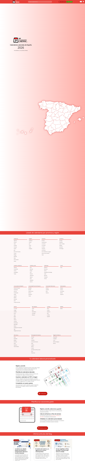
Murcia (54, 343)
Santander (61, 246)
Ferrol (15, 313)
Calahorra (48, 311)
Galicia (15, 306)
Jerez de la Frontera (17, 251)
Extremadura (63, 286)
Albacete (15, 267)
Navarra (29, 292)
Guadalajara (16, 272)
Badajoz (61, 288)
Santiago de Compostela (18, 327)
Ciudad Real (16, 269)
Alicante (47, 288)
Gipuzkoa (15, 344)
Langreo (32, 344)
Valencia (47, 292)
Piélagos (60, 245)
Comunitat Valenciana (50, 286)
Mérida (61, 292)
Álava (15, 337)
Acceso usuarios (62, 1)
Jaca (29, 243)
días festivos (53, 415)
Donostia (15, 341)
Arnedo (48, 310)
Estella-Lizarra (30, 291)
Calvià (33, 308)
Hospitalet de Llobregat (48, 272)
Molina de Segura (56, 341)
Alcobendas (16, 289)
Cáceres (61, 289)
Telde (43, 254)
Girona (45, 270)
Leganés (15, 295)
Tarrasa (45, 278)
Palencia (31, 273)
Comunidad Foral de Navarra (34, 286)
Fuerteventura (44, 242)
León (31, 272)
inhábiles (57, 415)
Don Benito (62, 291)
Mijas (15, 258)
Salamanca (31, 275)
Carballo (15, 311)
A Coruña (15, 308)
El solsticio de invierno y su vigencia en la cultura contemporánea (42, 450)
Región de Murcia (57, 335)
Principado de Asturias (36, 335)
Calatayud (30, 240)
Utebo (30, 246)
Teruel (30, 245)
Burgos (31, 270)
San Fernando (16, 259)
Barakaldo (15, 338)
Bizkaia (15, 340)
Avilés (32, 338)
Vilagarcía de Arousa (17, 330)
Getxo (15, 343)
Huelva (15, 248)
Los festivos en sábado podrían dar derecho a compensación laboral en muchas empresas (21, 451)
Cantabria (61, 238)
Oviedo (32, 348)
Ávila (31, 267)
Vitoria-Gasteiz (16, 346)
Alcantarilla (55, 337)
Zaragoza (30, 248)
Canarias (43, 238)
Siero (32, 351)
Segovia (31, 277)
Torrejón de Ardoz (17, 302)
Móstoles (15, 299)
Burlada (29, 289)
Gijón (32, 343)
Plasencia (61, 294)
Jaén (14, 250)
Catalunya (46, 265)
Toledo (15, 273)
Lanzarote (43, 248)
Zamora (31, 281)
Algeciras (15, 240)
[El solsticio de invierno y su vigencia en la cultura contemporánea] (42, 444)
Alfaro (48, 308)
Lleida (45, 273)
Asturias (32, 337)
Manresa (45, 275)
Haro (48, 313)
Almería (15, 242)
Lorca (54, 340)
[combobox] (40, 2)
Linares (15, 253)
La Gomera (43, 243)
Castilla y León (33, 265)
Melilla (61, 306)
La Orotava (43, 245)
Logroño (48, 316)
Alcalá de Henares (17, 288)
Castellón (47, 289)
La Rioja (48, 306)
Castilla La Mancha (18, 265)
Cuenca (15, 270)
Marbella (15, 256)
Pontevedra (16, 322)
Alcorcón (15, 291)
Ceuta (61, 265)
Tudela (29, 295)
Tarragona (46, 277)
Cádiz (15, 243)
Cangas (15, 310)
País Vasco (16, 335)
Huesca (30, 242)
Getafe (15, 294)
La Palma (43, 246)
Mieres (32, 346)
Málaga (15, 254)
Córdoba (15, 245)
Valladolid (31, 280)
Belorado (31, 269)
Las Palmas (44, 250)
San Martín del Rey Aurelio (35, 349)
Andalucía (16, 238)
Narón (15, 318)
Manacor (33, 314)
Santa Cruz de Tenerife (45, 253)
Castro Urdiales (61, 243)
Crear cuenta (69, 1)
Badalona (45, 267)
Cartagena (55, 338)
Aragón (30, 238)
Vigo (14, 329)
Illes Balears (34, 306)
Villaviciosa (33, 352)
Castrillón (32, 340)
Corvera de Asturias (34, 341)
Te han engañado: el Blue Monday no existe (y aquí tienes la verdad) (62, 450)
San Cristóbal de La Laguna (46, 251)
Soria (31, 278)
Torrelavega (61, 248)
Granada (15, 246)
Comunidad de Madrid (18, 286)
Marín (15, 316)
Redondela (15, 324)
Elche (47, 291)
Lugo (14, 314)
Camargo (60, 240)
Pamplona (30, 294)
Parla (15, 300)
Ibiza (33, 310)
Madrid (15, 297)
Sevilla (15, 261)
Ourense (15, 321)
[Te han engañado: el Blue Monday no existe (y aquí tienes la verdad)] (63, 444)
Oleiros (15, 319)
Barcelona (46, 269)
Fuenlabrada (16, 292)
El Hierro (43, 240)
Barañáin (30, 288)
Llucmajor (33, 313)
